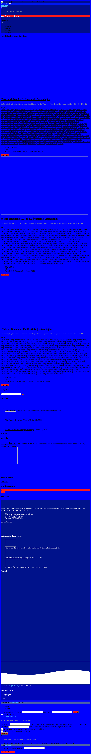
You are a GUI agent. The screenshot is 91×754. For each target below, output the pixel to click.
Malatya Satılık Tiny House (71, 132)
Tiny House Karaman (66, 443)
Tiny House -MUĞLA (25, 443)
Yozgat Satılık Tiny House (33, 144)
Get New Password (8, 752)
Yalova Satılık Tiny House (14, 144)
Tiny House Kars (77, 443)
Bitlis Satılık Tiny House (54, 116)
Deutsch (8, 32)
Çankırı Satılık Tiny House (57, 118)
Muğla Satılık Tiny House (60, 134)
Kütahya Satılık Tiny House (52, 132)
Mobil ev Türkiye (11, 381)
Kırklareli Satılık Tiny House (61, 130)
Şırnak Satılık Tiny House (58, 140)
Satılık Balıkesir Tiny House (77, 138)
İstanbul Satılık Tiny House (41, 126)
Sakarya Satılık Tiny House (18, 138)
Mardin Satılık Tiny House (23, 134)
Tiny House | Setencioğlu (12, 686)
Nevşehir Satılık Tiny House (15, 136)
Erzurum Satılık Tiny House (35, 122)
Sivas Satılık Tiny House (40, 140)
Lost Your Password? (8, 717)
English (8, 26)
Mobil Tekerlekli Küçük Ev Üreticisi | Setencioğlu (29, 218)
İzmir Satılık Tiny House (59, 126)
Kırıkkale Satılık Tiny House (41, 130)
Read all (4, 433)
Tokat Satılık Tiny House (14, 142)
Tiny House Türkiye (36, 151)
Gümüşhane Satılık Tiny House (35, 124)
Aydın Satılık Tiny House (32, 114)
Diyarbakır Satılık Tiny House (24, 120)
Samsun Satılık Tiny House (37, 138)
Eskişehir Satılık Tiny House (55, 122)
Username (5, 724)
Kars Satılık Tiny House (53, 128)
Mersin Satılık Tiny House (42, 134)
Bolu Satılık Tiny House (71, 116)
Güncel (7, 151)
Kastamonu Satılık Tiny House (72, 128)
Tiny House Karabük (55, 443)
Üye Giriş (4, 6)
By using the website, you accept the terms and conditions (24, 729)
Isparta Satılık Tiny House (23, 126)
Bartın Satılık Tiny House (50, 114)
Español (8, 30)
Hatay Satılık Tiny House (74, 124)
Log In (76, 712)
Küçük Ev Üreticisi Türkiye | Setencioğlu (19, 430)
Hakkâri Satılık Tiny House (56, 124)
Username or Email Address (11, 712)
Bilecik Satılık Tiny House (18, 116)
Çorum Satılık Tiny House (75, 118)
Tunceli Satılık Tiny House (51, 142)
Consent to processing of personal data (17, 731)
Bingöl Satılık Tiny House (37, 116)
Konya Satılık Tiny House (33, 132)
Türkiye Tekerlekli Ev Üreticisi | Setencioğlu (26, 329)
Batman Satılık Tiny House (68, 114)
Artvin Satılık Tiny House (14, 114)
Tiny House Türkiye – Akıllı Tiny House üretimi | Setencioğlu (27, 410)
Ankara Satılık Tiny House (42, 112)
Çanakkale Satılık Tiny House (37, 118)
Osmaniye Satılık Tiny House (70, 136)
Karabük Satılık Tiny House (15, 128)
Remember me (9, 715)
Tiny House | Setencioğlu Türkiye (17, 420)
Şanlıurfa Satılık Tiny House (57, 138)
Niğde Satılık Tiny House (34, 136)
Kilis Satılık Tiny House (22, 130)
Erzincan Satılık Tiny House (15, 122)
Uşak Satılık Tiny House (69, 142)
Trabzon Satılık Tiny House (32, 142)
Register (8, 708)
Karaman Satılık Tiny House (35, 128)
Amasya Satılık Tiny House (23, 112)
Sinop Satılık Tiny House (23, 140)
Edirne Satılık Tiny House (62, 120)
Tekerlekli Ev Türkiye (19, 151)
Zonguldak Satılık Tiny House (52, 144)
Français (8, 28)
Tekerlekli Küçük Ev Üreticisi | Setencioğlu (25, 99)
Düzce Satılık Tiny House (44, 120)
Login (7, 706)
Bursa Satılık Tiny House (18, 118)
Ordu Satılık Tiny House (51, 136)
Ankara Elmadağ (16, 516)
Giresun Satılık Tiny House (15, 124)
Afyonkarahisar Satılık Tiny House (52, 110)
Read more (5, 155)
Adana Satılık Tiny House (10, 110)
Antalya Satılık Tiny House (61, 112)
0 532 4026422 (17, 518)
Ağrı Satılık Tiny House (72, 110)
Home (3, 36)
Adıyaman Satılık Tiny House (29, 110)
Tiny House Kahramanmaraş (42, 443)
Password (47, 712)
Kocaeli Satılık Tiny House (14, 132)
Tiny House (8, 443)
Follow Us (4, 482)
